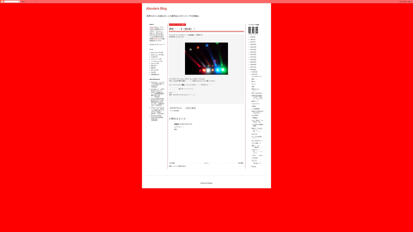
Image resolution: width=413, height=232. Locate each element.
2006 (252, 69)
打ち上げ (153, 70)
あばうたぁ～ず (155, 55)
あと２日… (255, 134)
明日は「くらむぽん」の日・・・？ (257, 130)
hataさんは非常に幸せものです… (257, 112)
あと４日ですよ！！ (257, 140)
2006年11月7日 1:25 (186, 124)
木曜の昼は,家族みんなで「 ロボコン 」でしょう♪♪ (257, 97)
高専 (152, 65)
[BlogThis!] (188, 108)
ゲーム (254, 84)
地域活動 (176, 110)
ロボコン (153, 63)
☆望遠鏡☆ (255, 118)
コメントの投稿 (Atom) (179, 166)
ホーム (206, 163)
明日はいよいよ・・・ (255, 89)
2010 (252, 59)
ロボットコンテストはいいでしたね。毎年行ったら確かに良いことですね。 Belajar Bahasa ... (157, 110)
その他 (153, 57)
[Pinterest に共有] (195, 108)
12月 (253, 72)
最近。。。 (255, 79)
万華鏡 (254, 106)
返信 (175, 129)
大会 (152, 72)
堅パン (254, 81)
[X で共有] (191, 108)
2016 (252, 44)
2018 (252, 39)
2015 (252, 47)
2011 (252, 57)
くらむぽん (255, 158)
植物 (152, 68)
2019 (252, 37)
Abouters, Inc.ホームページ (157, 44)
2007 (252, 67)
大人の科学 (255, 115)
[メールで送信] (186, 108)
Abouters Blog (156, 8)
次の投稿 (172, 163)
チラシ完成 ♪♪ (256, 143)
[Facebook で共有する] (193, 108)
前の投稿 (240, 163)
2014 (252, 49)
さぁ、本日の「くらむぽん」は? (257, 121)
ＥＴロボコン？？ (257, 76)
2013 (252, 52)
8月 (253, 166)
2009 (252, 62)
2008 (252, 64)
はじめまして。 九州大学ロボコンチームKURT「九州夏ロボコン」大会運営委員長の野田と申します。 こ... (157, 93)
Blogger (210, 183)
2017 (252, 42)
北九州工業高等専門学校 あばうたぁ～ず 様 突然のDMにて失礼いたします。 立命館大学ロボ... (157, 102)
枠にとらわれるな (257, 93)
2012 (252, 54)
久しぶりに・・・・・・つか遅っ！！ (257, 162)
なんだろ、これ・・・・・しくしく (257, 151)
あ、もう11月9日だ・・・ (257, 137)
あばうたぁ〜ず (155, 52)
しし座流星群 (255, 109)
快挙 (253, 86)
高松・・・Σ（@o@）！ (256, 146)
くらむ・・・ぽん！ (257, 155)
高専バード (255, 101)
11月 (253, 74)
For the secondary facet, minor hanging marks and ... (157, 117)
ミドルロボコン (155, 61)
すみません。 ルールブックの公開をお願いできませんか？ (157, 84)
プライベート (155, 59)
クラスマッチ (255, 104)
